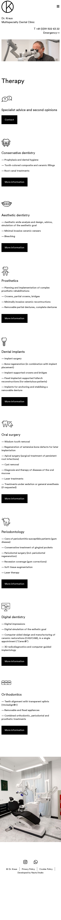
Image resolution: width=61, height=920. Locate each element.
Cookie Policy (46, 869)
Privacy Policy (28, 869)
